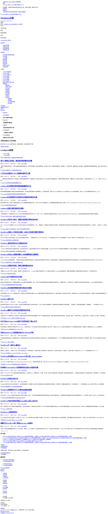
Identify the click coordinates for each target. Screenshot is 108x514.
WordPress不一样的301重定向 (10, 345)
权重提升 (10, 98)
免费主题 (5, 476)
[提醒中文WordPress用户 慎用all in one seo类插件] (11, 420)
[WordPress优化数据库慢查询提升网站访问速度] (11, 284)
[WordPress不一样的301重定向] (7, 342)
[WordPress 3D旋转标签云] (6, 408)
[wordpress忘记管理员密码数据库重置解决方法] (11, 182)
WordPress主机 (6, 73)
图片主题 (5, 62)
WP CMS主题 (19, 24)
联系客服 (5, 492)
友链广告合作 (11, 461)
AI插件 (2, 108)
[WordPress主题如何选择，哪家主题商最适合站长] (11, 262)
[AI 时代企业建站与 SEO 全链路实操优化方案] (10, 170)
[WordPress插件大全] (5, 295)
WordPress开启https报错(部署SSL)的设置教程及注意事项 (19, 254)
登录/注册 (5, 112)
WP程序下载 (5, 11)
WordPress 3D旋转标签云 (8, 412)
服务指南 (5, 83)
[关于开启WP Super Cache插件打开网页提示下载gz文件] (12, 318)
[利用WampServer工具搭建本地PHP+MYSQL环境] (11, 329)
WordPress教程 (6, 79)
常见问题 (8, 92)
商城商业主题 (6, 49)
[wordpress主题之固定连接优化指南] (8, 205)
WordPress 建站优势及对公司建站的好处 (14, 243)
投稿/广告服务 (9, 86)
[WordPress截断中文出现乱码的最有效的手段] (10, 307)
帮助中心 (5, 10)
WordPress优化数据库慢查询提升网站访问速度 (16, 288)
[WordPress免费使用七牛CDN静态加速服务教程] (11, 386)
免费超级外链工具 (4, 107)
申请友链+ (5, 483)
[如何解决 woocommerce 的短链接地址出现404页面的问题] (13, 364)
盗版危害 (8, 85)
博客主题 (5, 59)
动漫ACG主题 (6, 65)
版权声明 (15, 11)
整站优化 (10, 100)
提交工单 (2, 110)
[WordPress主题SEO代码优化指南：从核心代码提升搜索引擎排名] (15, 229)
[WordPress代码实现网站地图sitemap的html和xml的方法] (12, 397)
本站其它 (8, 97)
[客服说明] (5, 467)
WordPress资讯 (6, 80)
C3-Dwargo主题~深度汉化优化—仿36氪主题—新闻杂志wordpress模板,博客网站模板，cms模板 (66, 437)
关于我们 (11, 11)
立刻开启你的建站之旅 (5, 452)
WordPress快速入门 (7, 74)
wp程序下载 (5, 477)
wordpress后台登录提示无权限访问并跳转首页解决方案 (18, 197)
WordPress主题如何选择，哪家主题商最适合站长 (16, 265)
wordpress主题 (6, 153)
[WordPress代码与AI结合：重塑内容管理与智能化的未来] (13, 216)
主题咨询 (2, 508)
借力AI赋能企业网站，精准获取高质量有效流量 (16, 161)
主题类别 (2, 52)
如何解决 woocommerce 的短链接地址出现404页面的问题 (19, 367)
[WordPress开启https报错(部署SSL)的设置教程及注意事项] (13, 251)
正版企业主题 (6, 46)
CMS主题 (5, 57)
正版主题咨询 (11, 459)
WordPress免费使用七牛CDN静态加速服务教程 (16, 390)
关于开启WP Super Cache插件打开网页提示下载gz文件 (18, 321)
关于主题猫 (5, 487)
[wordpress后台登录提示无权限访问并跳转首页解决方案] (13, 194)
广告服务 (19, 11)
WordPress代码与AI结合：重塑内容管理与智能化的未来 (19, 219)
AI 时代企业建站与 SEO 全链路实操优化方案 (15, 173)
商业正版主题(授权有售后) (9, 54)
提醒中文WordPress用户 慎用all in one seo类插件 (16, 423)
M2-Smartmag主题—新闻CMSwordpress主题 (32, 440)
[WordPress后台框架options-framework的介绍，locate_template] (13, 353)
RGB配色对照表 (11, 101)
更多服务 (10, 103)
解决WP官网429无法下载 (8, 82)
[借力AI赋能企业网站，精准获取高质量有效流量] (11, 157)
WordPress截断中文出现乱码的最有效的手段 (15, 310)
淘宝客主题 (5, 66)
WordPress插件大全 (7, 299)
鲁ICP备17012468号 (4, 511)
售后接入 (10, 463)
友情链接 (24, 11)
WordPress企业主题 (12, 24)
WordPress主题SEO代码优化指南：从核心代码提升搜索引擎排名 (22, 232)
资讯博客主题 (6, 48)
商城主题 (5, 63)
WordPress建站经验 (7, 71)
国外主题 (5, 60)
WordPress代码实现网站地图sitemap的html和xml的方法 (19, 401)
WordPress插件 (6, 77)
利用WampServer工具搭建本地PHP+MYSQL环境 (17, 332)
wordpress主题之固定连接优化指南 (12, 208)
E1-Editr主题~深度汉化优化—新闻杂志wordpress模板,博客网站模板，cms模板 (55, 436)
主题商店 (2, 146)
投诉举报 (10, 465)
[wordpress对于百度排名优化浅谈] (8, 273)
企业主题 (6, 24)
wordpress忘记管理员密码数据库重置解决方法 (15, 186)
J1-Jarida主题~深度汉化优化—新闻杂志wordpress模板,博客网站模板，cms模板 (55, 442)
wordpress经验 (7, 155)
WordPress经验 (6, 76)
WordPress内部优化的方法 (9, 378)
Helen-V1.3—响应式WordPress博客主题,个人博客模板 (39, 439)
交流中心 (8, 95)
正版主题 (2, 42)
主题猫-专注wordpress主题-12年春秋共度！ (12, 1)
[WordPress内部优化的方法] (6, 375)
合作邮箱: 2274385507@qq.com (7, 512)
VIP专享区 (2, 105)
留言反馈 (8, 94)
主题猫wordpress (13, 509)
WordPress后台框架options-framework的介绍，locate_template (21, 356)
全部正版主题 (6, 45)
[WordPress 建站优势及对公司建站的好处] (9, 240)
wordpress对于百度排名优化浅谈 (11, 277)
